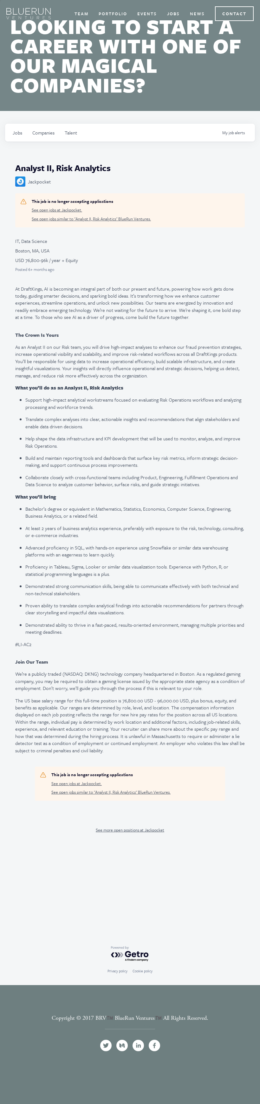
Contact (234, 13)
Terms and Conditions (130, 1025)
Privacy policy (117, 971)
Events (147, 13)
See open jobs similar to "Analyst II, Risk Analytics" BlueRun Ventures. (91, 219)
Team (81, 13)
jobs (17, 132)
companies (43, 132)
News (197, 13)
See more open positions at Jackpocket (130, 830)
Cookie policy (143, 971)
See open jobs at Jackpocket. (57, 210)
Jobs (173, 13)
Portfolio (113, 13)
